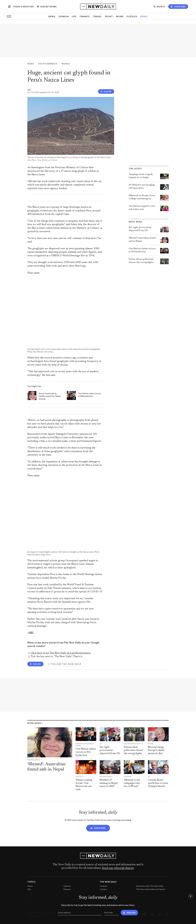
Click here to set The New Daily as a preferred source (61, 653)
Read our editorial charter (118, 868)
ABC (29, 89)
